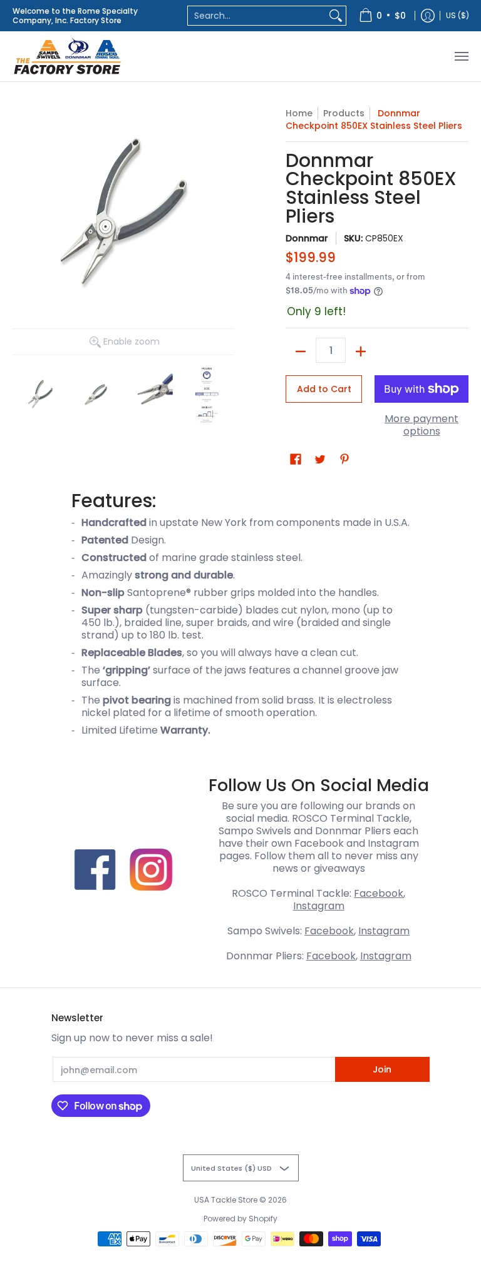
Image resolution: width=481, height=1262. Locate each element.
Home (299, 113)
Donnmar (307, 238)
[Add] (361, 351)
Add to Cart (324, 389)
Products (344, 113)
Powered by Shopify (240, 1218)
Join (382, 1069)
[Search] (336, 15)
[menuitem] (382, 15)
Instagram (318, 906)
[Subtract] (301, 351)
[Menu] (460, 56)
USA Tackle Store (225, 1199)
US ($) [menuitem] (457, 15)
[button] (295, 459)
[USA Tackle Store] (67, 56)
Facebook (378, 893)
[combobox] (257, 15)
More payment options (421, 425)
